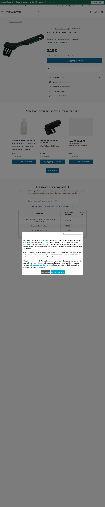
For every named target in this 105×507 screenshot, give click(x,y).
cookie (42, 267)
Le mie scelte (45, 272)
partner (44, 240)
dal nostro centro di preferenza (40, 265)
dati (28, 244)
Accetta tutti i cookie (57, 272)
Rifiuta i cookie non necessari (72, 234)
